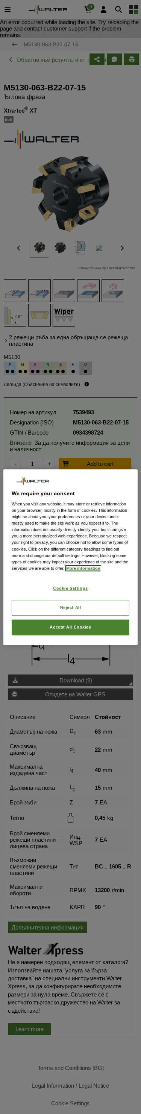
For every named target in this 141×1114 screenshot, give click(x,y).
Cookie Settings (70, 588)
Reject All (70, 607)
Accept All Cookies (70, 627)
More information (83, 568)
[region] (70, 557)
